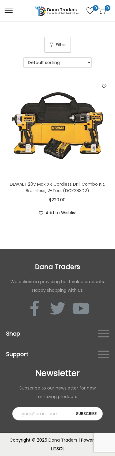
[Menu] (103, 333)
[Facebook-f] (34, 308)
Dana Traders (62, 440)
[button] (104, 86)
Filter (61, 45)
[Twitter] (57, 308)
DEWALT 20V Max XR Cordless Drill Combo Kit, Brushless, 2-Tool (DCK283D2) (57, 187)
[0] (90, 10)
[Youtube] (80, 308)
